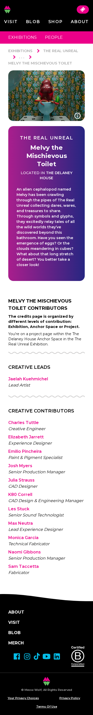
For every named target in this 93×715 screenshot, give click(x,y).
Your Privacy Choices (23, 698)
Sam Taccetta (23, 566)
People (54, 37)
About (80, 21)
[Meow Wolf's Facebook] (17, 656)
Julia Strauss (21, 480)
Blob (33, 21)
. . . (21, 56)
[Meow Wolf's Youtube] (46, 656)
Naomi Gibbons (24, 552)
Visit (11, 21)
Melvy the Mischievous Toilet (40, 63)
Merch (16, 643)
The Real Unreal (60, 51)
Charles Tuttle (23, 422)
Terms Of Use (46, 706)
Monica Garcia (23, 537)
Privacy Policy (69, 698)
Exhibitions (22, 37)
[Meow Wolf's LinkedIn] (57, 656)
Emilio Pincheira (25, 451)
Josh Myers (20, 465)
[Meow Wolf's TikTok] (36, 656)
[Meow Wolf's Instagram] (27, 656)
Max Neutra (20, 523)
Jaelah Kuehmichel (28, 379)
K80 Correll (20, 494)
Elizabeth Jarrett (26, 437)
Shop (55, 21)
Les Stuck (18, 508)
